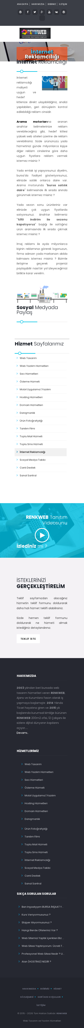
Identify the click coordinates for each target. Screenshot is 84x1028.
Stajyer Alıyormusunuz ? (37, 922)
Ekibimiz (44, 988)
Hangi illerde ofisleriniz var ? (40, 930)
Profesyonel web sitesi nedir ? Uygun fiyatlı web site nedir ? (43, 954)
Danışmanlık (27, 413)
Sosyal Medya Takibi (33, 460)
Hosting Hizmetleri (31, 397)
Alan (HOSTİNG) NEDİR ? (36, 961)
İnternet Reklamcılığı (32, 452)
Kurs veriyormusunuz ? (36, 914)
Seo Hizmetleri (29, 374)
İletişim (41, 1005)
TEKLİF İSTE (28, 638)
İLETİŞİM (63, 4)
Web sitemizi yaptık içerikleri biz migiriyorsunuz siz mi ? (43, 938)
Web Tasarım (28, 358)
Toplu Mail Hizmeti (31, 436)
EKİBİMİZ (52, 4)
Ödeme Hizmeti (30, 381)
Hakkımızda (38, 4)
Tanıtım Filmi (27, 428)
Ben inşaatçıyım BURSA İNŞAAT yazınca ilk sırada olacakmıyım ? (43, 907)
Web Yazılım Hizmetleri (34, 366)
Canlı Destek (28, 467)
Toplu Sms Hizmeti (31, 444)
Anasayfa (22, 4)
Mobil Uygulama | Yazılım (35, 389)
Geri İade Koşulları (49, 996)
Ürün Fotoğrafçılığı (31, 421)
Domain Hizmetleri (31, 405)
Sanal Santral (28, 475)
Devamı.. (22, 733)
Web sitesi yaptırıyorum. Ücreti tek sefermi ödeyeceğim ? (43, 946)
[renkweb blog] (20, 12)
